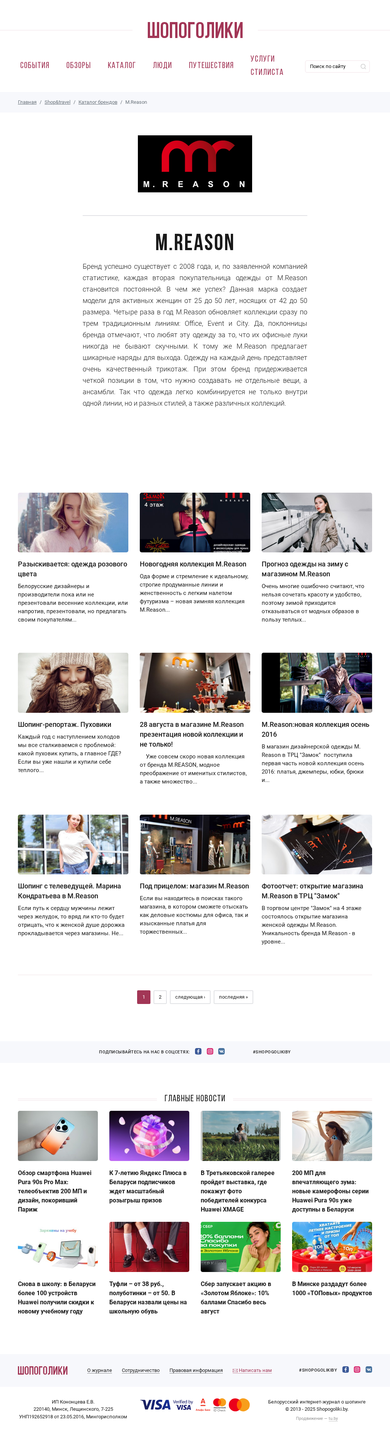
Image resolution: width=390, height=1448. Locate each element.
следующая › (190, 997)
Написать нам (255, 1370)
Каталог (122, 66)
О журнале (99, 1370)
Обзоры (78, 66)
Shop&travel (57, 102)
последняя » (233, 997)
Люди (162, 66)
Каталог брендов (97, 102)
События (35, 66)
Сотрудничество (141, 1370)
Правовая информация (196, 1370)
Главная (27, 102)
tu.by (333, 1418)
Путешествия (211, 66)
